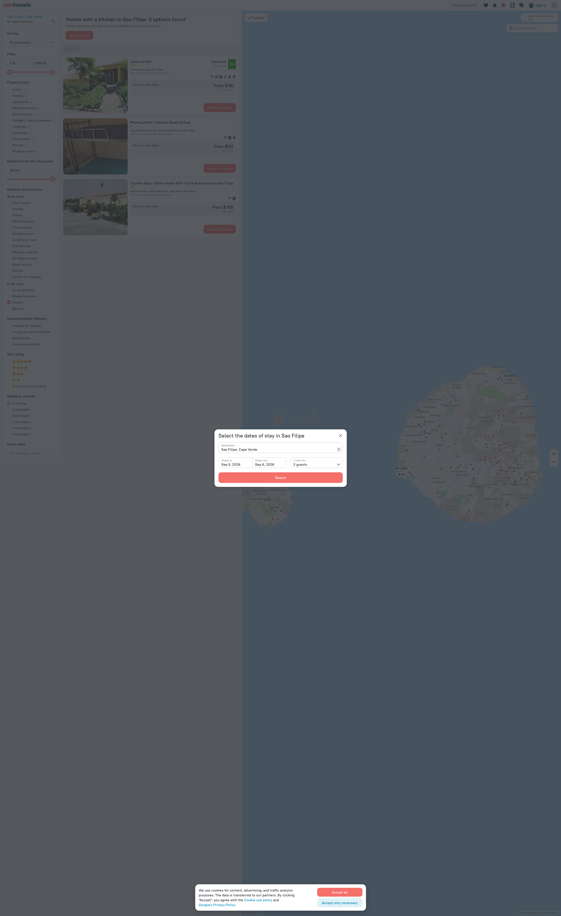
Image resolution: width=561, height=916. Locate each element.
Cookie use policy (258, 900)
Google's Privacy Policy (217, 905)
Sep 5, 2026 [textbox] (230, 464)
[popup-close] (340, 435)
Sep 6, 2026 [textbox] (264, 464)
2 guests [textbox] (300, 464)
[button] (339, 449)
